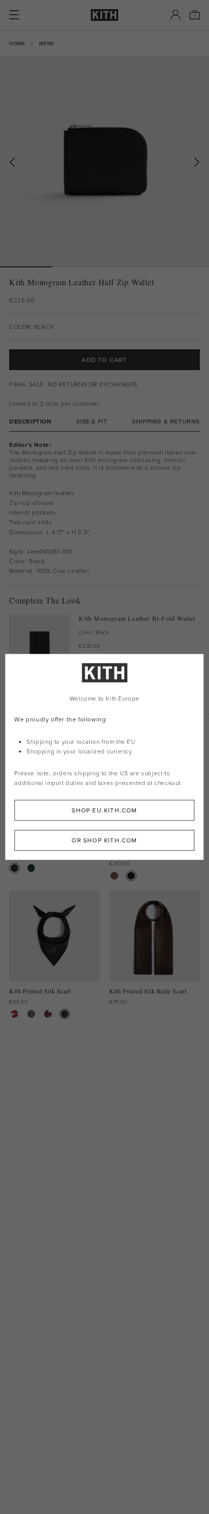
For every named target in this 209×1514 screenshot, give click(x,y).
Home (17, 43)
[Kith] (104, 15)
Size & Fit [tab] (91, 421)
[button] (78, 266)
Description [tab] (30, 421)
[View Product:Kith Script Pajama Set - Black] (14, 868)
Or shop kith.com (104, 840)
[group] (104, 161)
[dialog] (104, 757)
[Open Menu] (14, 15)
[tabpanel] (104, 508)
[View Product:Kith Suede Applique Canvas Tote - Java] (114, 876)
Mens (46, 43)
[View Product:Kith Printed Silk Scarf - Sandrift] (14, 1014)
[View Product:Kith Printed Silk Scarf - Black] (64, 1014)
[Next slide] (197, 162)
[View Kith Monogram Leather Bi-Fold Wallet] (39, 645)
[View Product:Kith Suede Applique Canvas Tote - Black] (131, 876)
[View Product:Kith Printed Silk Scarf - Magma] (48, 1014)
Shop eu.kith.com (104, 810)
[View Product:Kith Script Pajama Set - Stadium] (31, 868)
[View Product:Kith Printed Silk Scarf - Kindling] (31, 1014)
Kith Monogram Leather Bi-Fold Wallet (137, 618)
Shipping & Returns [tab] (166, 421)
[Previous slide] (12, 162)
